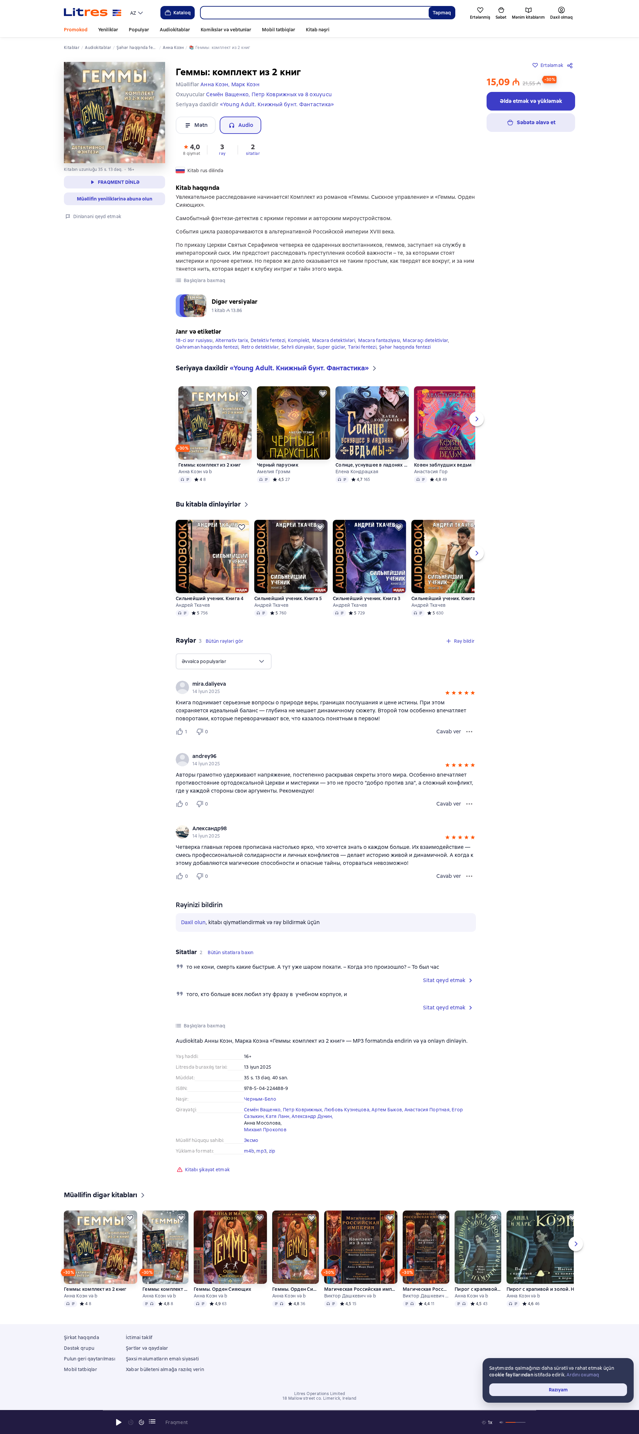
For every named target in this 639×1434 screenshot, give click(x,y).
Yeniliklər (108, 30)
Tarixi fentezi (362, 347)
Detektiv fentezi (268, 340)
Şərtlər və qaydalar (147, 1348)
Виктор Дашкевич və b (350, 1296)
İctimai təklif (139, 1337)
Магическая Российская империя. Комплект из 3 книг (360, 1289)
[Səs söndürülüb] (501, 1422)
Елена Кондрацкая (356, 472)
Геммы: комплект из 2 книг (209, 465)
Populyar (139, 30)
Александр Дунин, (312, 1116)
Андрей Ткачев (193, 605)
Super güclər (331, 347)
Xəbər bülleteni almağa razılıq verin (165, 1369)
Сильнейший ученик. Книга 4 (210, 598)
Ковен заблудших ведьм (443, 465)
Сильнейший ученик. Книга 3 (367, 598)
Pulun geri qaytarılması (89, 1359)
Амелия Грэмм (273, 472)
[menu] (137, 12)
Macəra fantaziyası (379, 340)
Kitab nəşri (317, 30)
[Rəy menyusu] (469, 731)
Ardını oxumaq (582, 1375)
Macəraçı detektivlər (425, 340)
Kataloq (182, 13)
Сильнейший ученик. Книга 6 (445, 598)
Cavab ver (448, 731)
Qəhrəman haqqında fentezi (207, 347)
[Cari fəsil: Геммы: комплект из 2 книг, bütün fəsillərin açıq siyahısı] (152, 1421)
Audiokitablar (175, 30)
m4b (249, 1151)
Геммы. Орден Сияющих (222, 1289)
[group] (326, 687)
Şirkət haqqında (81, 1337)
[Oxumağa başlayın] (118, 1422)
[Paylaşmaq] (571, 65)
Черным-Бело (260, 1099)
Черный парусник (277, 465)
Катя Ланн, (279, 1116)
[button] (191, 149)
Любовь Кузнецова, (348, 1110)
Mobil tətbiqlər (278, 30)
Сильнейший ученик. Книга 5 (288, 598)
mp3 (261, 1151)
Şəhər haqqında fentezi (405, 347)
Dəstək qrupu (79, 1348)
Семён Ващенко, (263, 1110)
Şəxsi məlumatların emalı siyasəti (162, 1359)
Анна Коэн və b (195, 472)
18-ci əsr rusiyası (194, 340)
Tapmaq (442, 13)
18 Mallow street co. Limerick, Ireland (319, 1398)
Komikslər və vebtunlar (226, 30)
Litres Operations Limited (319, 1393)
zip (272, 1151)
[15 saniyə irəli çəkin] (141, 1422)
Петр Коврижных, (303, 1110)
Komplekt (298, 340)
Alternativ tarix (231, 340)
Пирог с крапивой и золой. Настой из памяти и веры (478, 1289)
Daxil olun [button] (193, 922)
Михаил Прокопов (265, 1130)
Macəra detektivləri (333, 340)
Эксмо (251, 1140)
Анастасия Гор (431, 472)
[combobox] (314, 13)
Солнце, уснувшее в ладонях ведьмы (372, 465)
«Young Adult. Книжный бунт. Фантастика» (277, 104)
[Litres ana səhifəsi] (92, 12)
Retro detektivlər (260, 347)
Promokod (76, 30)
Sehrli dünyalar (297, 347)
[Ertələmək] (244, 393)
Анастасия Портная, (428, 1110)
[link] (316, 684)
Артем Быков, (387, 1110)
